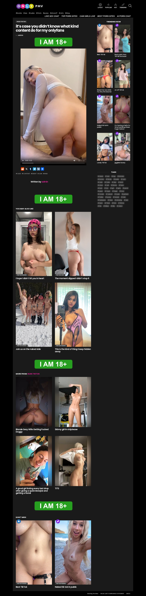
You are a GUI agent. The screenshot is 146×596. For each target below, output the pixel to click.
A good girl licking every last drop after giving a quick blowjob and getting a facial (32, 491)
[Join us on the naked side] (34, 315)
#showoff (53, 13)
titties (107, 206)
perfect (125, 194)
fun (107, 188)
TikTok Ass (60, 275)
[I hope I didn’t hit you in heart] (34, 244)
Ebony (115, 185)
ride (124, 197)
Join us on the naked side (28, 349)
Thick (108, 203)
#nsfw (61, 13)
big (114, 176)
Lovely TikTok (101, 163)
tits (100, 206)
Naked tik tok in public (66, 586)
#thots (38, 13)
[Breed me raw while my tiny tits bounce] (105, 74)
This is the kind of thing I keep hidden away (73, 350)
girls (119, 188)
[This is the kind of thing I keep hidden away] (73, 315)
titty (113, 206)
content (26, 174)
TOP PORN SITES (69, 16)
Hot (19, 521)
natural (110, 194)
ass (108, 176)
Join (40, 174)
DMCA (128, 593)
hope (108, 191)
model (101, 194)
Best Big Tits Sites (92, 593)
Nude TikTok (34, 374)
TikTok (122, 203)
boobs (101, 179)
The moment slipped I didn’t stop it (72, 278)
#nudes (32, 13)
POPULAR (108, 7)
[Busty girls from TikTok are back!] (122, 38)
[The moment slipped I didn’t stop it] (73, 244)
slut (127, 200)
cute (100, 182)
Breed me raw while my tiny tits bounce (104, 91)
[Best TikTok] (34, 552)
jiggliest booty (120, 163)
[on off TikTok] (122, 74)
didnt (34, 174)
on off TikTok (119, 90)
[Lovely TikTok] (105, 147)
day (115, 182)
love (122, 191)
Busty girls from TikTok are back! (120, 55)
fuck (100, 188)
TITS (57, 488)
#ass (25, 13)
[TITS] (73, 461)
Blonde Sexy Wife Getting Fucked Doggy (32, 430)
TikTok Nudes (22, 275)
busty (117, 179)
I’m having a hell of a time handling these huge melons (122, 127)
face (121, 185)
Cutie (108, 182)
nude (117, 194)
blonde (121, 176)
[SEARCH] (130, 5)
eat (108, 185)
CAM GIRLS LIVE (87, 16)
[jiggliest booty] (122, 147)
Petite (101, 197)
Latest (100, 7)
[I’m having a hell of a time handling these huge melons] (122, 109)
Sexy (110, 200)
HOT (115, 7)
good (126, 188)
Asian (101, 176)
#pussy (45, 13)
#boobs (19, 13)
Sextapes (102, 200)
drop (101, 185)
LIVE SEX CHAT (52, 16)
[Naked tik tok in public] (73, 552)
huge (115, 191)
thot (115, 203)
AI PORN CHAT (124, 16)
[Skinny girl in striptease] (73, 402)
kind (46, 174)
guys (100, 191)
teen (100, 203)
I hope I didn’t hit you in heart (30, 278)
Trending (58, 521)
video (120, 206)
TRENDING (123, 7)
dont (121, 182)
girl (113, 188)
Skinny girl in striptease (66, 429)
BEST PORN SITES (106, 16)
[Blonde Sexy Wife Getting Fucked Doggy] (34, 402)
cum (124, 179)
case (19, 174)
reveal (117, 197)
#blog (67, 13)
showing (119, 200)
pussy (109, 197)
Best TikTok (21, 586)
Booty (109, 179)
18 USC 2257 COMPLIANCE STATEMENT (112, 593)
